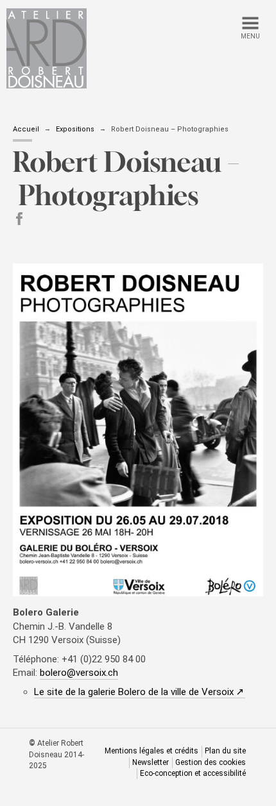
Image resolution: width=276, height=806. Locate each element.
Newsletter (150, 762)
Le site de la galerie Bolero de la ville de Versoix (139, 692)
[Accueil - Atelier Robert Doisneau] (46, 48)
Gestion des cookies (210, 762)
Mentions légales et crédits (151, 750)
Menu (250, 36)
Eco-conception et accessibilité (193, 773)
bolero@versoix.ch (79, 672)
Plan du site (225, 750)
